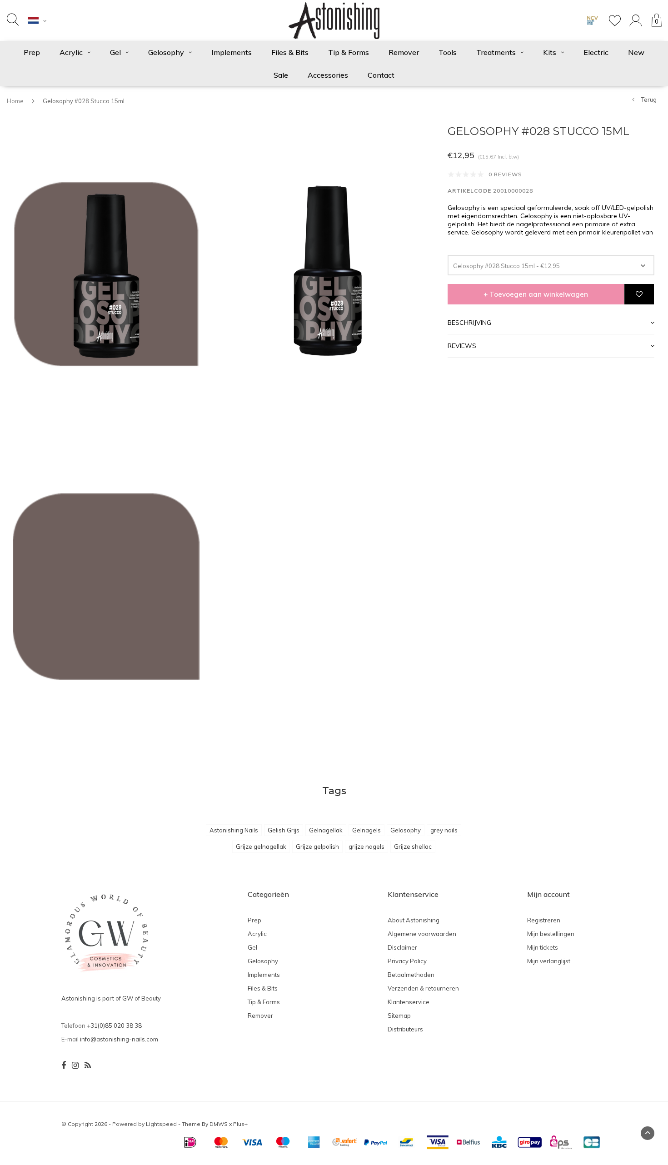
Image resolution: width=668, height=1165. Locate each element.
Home (15, 101)
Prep (32, 52)
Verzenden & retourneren (423, 988)
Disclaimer (402, 947)
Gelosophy (166, 52)
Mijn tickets (542, 947)
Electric (595, 52)
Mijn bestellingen (550, 933)
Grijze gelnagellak (261, 846)
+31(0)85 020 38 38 (114, 1025)
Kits (549, 52)
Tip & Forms (348, 52)
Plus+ (240, 1123)
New (636, 52)
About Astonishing (413, 920)
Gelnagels (366, 830)
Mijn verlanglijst (548, 961)
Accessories (328, 75)
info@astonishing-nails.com (119, 1039)
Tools (448, 52)
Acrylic (71, 52)
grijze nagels (366, 846)
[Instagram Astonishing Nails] (75, 1065)
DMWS (218, 1123)
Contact (381, 75)
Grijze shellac (413, 846)
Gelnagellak (326, 830)
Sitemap (399, 1015)
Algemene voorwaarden (422, 933)
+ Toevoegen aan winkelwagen (536, 294)
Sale (281, 75)
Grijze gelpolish (317, 846)
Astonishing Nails (233, 830)
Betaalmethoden (411, 974)
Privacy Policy (407, 961)
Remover (404, 52)
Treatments (496, 52)
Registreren (543, 920)
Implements (231, 52)
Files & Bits (290, 52)
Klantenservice (408, 1002)
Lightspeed (161, 1123)
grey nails (444, 830)
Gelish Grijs (283, 830)
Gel (115, 52)
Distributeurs (405, 1029)
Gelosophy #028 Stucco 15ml (84, 101)
